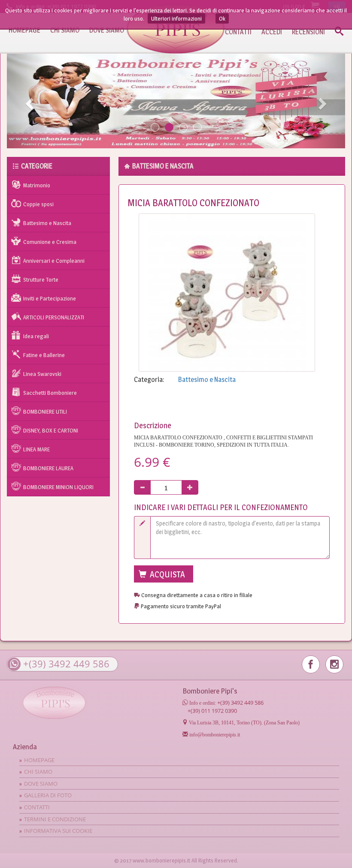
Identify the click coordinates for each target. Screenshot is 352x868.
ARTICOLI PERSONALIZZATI (53, 317)
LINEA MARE (36, 449)
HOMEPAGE (24, 30)
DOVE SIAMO (106, 30)
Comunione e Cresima (49, 241)
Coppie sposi (38, 204)
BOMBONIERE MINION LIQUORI (58, 487)
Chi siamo (38, 771)
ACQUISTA (166, 574)
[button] (28, 101)
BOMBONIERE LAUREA (48, 468)
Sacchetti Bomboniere (50, 392)
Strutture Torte (40, 279)
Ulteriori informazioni (176, 18)
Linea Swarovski (42, 373)
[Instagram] (334, 664)
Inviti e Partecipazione (49, 298)
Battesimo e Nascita (47, 222)
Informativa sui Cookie (58, 831)
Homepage (39, 760)
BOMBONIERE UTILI (45, 411)
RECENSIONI (308, 32)
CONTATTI (238, 32)
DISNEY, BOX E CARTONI (50, 430)
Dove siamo (41, 783)
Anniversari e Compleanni (54, 260)
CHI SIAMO (64, 30)
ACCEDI (271, 32)
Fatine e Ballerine (44, 354)
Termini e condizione (55, 819)
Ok (222, 18)
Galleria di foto (48, 795)
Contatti (37, 807)
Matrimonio (36, 185)
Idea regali (36, 336)
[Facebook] (311, 664)
